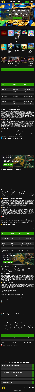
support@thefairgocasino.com (29, 387)
